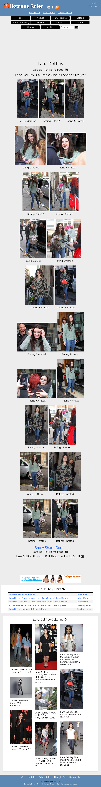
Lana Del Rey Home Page (48, 69)
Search (40, 22)
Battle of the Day (20, 22)
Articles (40, 18)
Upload (80, 18)
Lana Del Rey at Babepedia (22, 594)
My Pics (50, 27)
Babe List (60, 22)
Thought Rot (60, 777)
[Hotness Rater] (24, 8)
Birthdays (30, 27)
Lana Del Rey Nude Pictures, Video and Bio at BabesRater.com (38, 602)
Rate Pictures (60, 18)
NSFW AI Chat (65, 12)
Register (93, 6)
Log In (94, 3)
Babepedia (34, 12)
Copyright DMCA (29, 784)
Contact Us (65, 784)
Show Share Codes (50, 548)
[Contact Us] (49, 7)
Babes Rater (49, 12)
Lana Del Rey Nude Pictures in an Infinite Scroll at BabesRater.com (40, 598)
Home (20, 18)
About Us (73, 784)
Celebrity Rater (84, 605)
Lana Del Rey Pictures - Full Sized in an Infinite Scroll (48, 556)
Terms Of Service (43, 784)
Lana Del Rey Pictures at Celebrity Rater (27, 609)
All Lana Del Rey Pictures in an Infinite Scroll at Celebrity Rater (38, 605)
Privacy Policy (55, 784)
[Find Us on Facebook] (52, 7)
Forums (80, 22)
